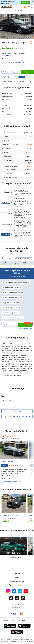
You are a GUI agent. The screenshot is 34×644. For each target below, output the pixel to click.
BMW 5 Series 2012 (9, 461)
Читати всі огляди (16, 557)
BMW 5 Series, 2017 (10, 516)
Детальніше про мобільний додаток (17, 620)
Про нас (17, 574)
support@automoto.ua (17, 610)
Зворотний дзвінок (12, 72)
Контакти (17, 577)
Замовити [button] (25, 2)
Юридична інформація (17, 585)
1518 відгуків (14, 438)
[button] (32, 6)
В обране (18, 411)
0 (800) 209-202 (17, 604)
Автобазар (5, 11)
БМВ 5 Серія (22, 11)
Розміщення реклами (17, 581)
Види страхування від (10, 77)
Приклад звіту (10, 325)
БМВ (15, 11)
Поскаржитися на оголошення (18, 416)
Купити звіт (26, 324)
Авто (10, 11)
